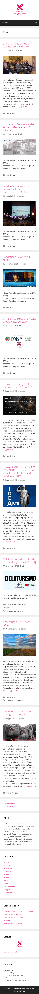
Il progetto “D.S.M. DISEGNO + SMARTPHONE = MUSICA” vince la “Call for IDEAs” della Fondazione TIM (19, 471)
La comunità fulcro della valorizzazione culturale (16, 45)
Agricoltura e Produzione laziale (16, 623)
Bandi (6, 862)
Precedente (9, 803)
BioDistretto (9, 868)
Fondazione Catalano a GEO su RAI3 (18, 258)
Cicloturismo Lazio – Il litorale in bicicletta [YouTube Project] (19, 560)
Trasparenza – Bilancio (13, 923)
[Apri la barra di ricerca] (36, 23)
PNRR (6, 883)
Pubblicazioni (9, 893)
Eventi (8, 113)
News (14, 113)
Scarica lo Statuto (11, 952)
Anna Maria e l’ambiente (13, 914)
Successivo (9, 806)
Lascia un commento (14, 611)
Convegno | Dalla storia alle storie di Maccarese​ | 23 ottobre (18, 127)
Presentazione (9, 886)
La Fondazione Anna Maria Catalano (18, 911)
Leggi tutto (22, 107)
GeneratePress (19, 991)
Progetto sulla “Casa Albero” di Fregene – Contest (18, 713)
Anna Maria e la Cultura (13, 917)
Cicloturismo (10, 604)
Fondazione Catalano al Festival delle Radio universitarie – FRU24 (16, 189)
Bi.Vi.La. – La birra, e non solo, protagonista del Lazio (19, 320)
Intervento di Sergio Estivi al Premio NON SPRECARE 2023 (19, 385)
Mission (7, 920)
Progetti (6, 607)
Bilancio (7, 865)
